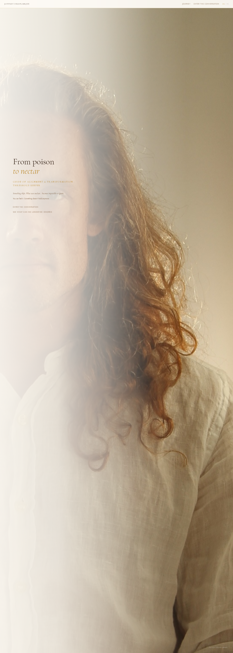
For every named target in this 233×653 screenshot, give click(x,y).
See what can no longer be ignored (32, 212)
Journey (186, 4)
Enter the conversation (206, 4)
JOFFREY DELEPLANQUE (17, 4)
